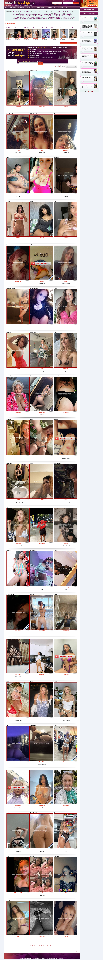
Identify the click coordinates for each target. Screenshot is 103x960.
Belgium (28, 11)
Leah (7, 157)
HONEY (56, 550)
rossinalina (71, 27)
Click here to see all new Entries (69, 43)
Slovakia (58, 17)
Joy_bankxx (9, 376)
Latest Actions (51, 7)
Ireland (40, 14)
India (34, 14)
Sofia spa (53, 27)
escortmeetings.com (27, 958)
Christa (8, 201)
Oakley (55, 288)
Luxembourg (16, 15)
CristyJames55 (33, 113)
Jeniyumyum (33, 725)
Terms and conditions (37, 958)
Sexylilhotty (9, 27)
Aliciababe (56, 812)
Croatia (31, 13)
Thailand (32, 18)
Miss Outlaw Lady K (58, 376)
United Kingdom (67, 18)
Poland (58, 15)
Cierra (16, 27)
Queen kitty (33, 157)
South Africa (66, 17)
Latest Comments (25, 7)
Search (33, 7)
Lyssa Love (56, 900)
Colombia (15, 13)
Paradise (8, 332)
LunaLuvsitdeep (34, 288)
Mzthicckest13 (33, 70)
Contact (76, 0)
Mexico (30, 15)
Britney (8, 900)
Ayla (61, 27)
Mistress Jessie (33, 376)
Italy (50, 14)
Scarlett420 (56, 856)
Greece (22, 14)
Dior (55, 113)
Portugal (64, 15)
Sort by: (64, 66)
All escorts (16, 7)
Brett (31, 681)
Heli (55, 201)
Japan (55, 14)
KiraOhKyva (57, 507)
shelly (31, 463)
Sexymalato (57, 70)
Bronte (31, 419)
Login (76, 2)
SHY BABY (9, 638)
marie (7, 812)
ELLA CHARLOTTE (58, 638)
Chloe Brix (8, 70)
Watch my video (42, 263)
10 (45, 945)
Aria (31, 244)
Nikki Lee (56, 244)
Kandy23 (8, 550)
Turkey (39, 18)
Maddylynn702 (33, 812)
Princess (32, 638)
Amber (8, 856)
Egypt (54, 13)
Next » (53, 945)
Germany (15, 14)
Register (65, 0)
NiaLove (32, 507)
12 (50, 945)
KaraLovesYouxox (10, 288)
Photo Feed (60, 7)
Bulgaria (55, 11)
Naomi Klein (33, 332)
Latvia (69, 14)
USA (14, 19)
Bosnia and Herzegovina (39, 11)
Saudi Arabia (31, 17)
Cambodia (62, 11)
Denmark (48, 13)
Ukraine (45, 18)
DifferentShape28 (10, 594)
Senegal (38, 17)
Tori (7, 725)
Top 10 (66, 7)
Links (38, 7)
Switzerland (25, 18)
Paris (31, 900)
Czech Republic (39, 13)
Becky (55, 681)
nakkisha (32, 594)
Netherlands (44, 15)
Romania (71, 15)
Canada (69, 11)
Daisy (55, 594)
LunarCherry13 (9, 113)
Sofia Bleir (26, 27)
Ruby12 (56, 769)
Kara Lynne (9, 463)
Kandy (7, 244)
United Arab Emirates (54, 18)
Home (55, 0)
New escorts (8, 7)
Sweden (17, 18)
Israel (45, 14)
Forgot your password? (57, 4)
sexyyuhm (8, 419)
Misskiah (32, 856)
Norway (52, 15)
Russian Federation (20, 17)
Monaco (37, 15)
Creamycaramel (57, 463)
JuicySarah (56, 157)
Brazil (49, 11)
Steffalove (32, 769)
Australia (15, 11)
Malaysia (24, 15)
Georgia (67, 13)
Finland (61, 13)
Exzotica (56, 725)
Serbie (44, 17)
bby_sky (56, 419)
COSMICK (8, 769)
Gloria (31, 201)
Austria (22, 11)
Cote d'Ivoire (23, 13)
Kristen (34, 27)
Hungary (28, 14)
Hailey (55, 332)
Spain (73, 17)
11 (47, 945)
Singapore (51, 17)
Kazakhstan (62, 14)
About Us (43, 7)
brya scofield (9, 507)
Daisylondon (45, 27)
